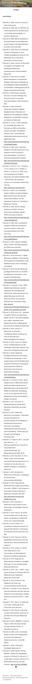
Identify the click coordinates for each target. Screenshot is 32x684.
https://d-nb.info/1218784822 (19, 664)
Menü (17, 10)
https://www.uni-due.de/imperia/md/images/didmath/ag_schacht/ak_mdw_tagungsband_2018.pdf (16, 306)
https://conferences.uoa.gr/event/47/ (14, 188)
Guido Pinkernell (15, 2)
